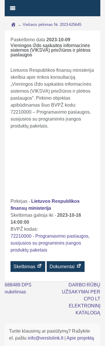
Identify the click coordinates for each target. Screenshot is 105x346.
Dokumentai (63, 266)
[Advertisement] (52, 165)
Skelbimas (24, 266)
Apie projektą (80, 338)
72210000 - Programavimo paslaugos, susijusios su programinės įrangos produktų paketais (50, 243)
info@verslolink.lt (46, 338)
